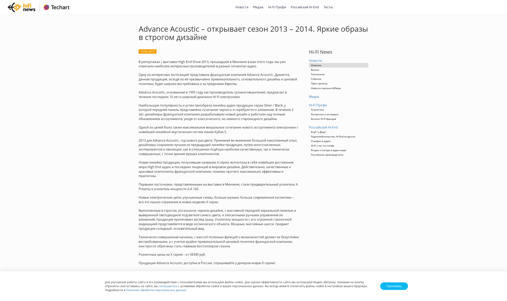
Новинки (316, 65)
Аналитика (317, 109)
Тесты (328, 7)
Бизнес (315, 69)
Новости (241, 7)
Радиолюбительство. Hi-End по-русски (333, 136)
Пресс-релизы (319, 83)
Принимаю (394, 286)
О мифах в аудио (321, 141)
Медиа (258, 7)
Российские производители (327, 154)
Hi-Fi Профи (277, 7)
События (316, 79)
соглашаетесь (168, 286)
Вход (498, 9)
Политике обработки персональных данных (156, 290)
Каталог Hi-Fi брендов (323, 119)
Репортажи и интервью (324, 114)
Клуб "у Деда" (318, 132)
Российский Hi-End (305, 7)
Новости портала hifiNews (326, 88)
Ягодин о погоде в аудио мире (328, 150)
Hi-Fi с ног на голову (322, 145)
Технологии (318, 74)
